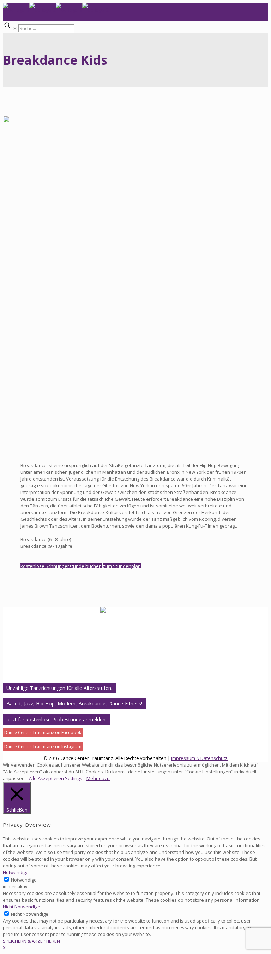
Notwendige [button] (16, 872)
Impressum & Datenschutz (199, 758)
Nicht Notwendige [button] (21, 906)
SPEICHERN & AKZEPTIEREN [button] (31, 941)
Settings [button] (73, 778)
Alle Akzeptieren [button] (46, 778)
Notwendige (24, 880)
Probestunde (67, 719)
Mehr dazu (98, 778)
